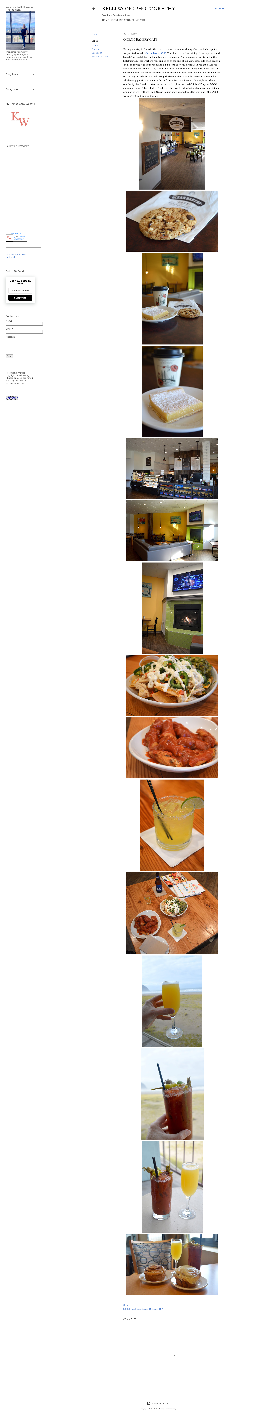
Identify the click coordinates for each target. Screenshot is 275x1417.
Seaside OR (97, 53)
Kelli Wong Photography (138, 8)
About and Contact (122, 20)
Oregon (96, 49)
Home (105, 20)
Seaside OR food (100, 56)
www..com (16, 233)
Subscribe (20, 297)
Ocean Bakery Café (155, 53)
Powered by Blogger (160, 1403)
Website (141, 20)
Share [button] (95, 34)
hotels (95, 45)
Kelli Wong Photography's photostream (19, 237)
